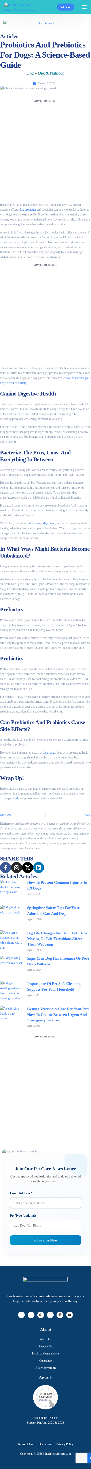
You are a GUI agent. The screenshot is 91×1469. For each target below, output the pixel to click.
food (15, 798)
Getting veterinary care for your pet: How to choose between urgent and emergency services (58, 1014)
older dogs (49, 752)
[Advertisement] (45, 149)
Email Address (21, 1193)
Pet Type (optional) (23, 1215)
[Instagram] (40, 1315)
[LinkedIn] (50, 1315)
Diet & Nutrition (51, 73)
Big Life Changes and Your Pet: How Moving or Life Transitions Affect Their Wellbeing (57, 938)
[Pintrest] (60, 1315)
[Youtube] (69, 1315)
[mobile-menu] (83, 7)
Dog (30, 73)
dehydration (48, 523)
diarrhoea (34, 523)
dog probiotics (27, 209)
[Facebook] (21, 1315)
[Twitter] (31, 1315)
